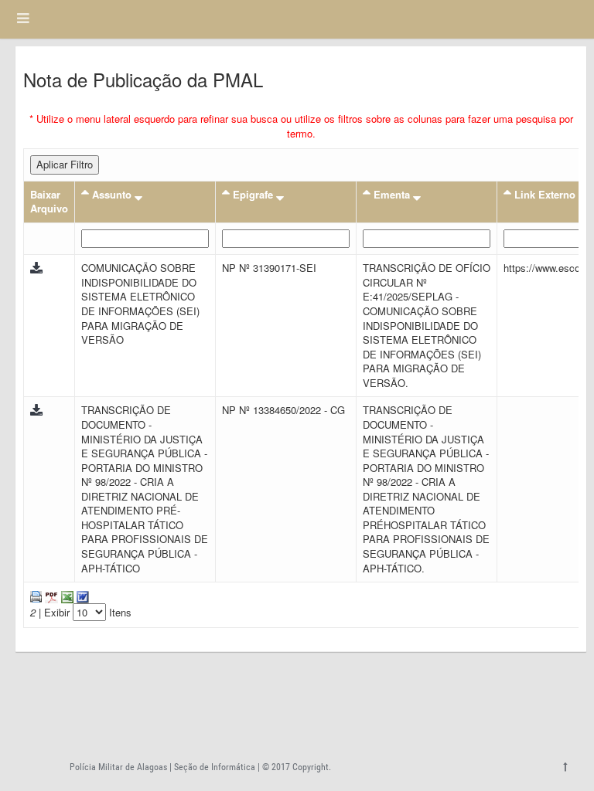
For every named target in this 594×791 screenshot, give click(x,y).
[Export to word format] (81, 595)
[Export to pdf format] (50, 595)
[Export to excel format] (65, 595)
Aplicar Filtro (64, 164)
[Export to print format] (36, 595)
